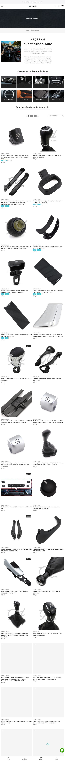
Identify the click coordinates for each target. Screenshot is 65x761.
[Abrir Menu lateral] (2, 382)
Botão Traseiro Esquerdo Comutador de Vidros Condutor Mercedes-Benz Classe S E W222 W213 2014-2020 (15, 464)
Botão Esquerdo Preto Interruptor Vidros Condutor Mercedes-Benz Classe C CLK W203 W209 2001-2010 (15, 157)
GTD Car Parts (5, 153)
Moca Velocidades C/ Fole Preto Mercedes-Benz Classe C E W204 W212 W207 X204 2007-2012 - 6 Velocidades (15, 635)
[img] (5, 160)
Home (27, 30)
